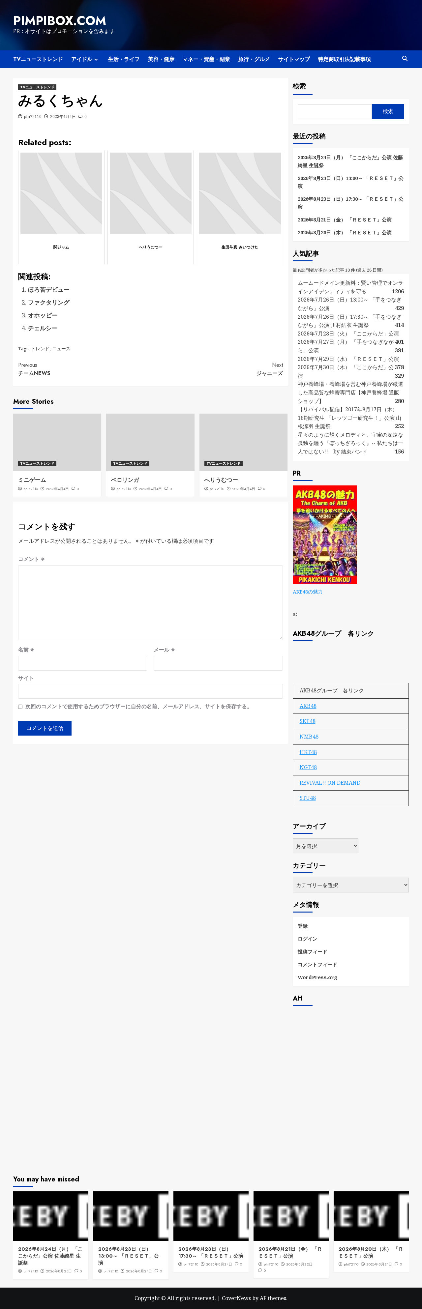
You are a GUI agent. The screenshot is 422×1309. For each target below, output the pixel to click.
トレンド (40, 348)
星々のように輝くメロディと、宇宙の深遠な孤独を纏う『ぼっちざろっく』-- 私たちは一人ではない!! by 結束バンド (350, 443)
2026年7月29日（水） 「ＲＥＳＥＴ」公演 (348, 359)
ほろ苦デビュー (49, 289)
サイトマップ (294, 59)
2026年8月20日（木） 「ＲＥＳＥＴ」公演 (345, 232)
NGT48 (308, 767)
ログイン (307, 938)
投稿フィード (312, 951)
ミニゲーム (32, 480)
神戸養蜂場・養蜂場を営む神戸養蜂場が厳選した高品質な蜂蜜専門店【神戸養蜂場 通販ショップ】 (350, 392)
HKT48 (308, 752)
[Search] (405, 58)
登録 (303, 925)
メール (164, 649)
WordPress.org (317, 977)
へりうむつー (221, 480)
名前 (26, 649)
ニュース (61, 348)
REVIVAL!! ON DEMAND (330, 782)
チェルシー (43, 328)
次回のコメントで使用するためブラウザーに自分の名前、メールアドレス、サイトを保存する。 (138, 706)
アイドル (81, 59)
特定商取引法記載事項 (344, 59)
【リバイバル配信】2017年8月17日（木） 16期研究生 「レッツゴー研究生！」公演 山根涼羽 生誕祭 (349, 418)
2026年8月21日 (379, 1264)
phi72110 (33, 116)
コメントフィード (317, 964)
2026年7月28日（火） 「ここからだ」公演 (348, 333)
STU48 (308, 797)
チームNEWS (34, 369)
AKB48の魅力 (308, 591)
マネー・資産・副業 (206, 59)
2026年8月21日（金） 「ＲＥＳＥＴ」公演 (345, 219)
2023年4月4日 (63, 116)
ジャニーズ (269, 369)
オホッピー (43, 315)
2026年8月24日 (139, 1271)
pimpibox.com (59, 21)
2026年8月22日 (299, 1264)
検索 (299, 86)
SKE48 (308, 721)
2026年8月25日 (59, 1271)
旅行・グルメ (254, 59)
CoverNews (236, 1298)
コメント (31, 559)
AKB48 (308, 706)
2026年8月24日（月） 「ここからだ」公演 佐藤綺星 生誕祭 (350, 161)
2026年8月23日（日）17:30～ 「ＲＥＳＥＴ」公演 (351, 202)
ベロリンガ (125, 480)
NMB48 (309, 736)
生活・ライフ (124, 59)
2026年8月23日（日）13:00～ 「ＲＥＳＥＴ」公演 (351, 182)
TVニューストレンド (38, 59)
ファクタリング (49, 302)
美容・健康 (161, 59)
